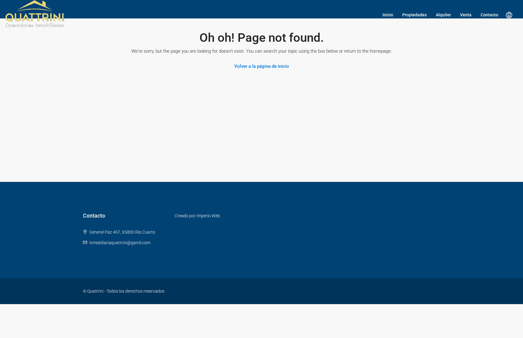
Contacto (489, 14)
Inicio (388, 14)
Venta (466, 14)
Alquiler (443, 14)
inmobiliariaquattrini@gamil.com (119, 242)
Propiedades (414, 14)
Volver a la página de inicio (261, 66)
